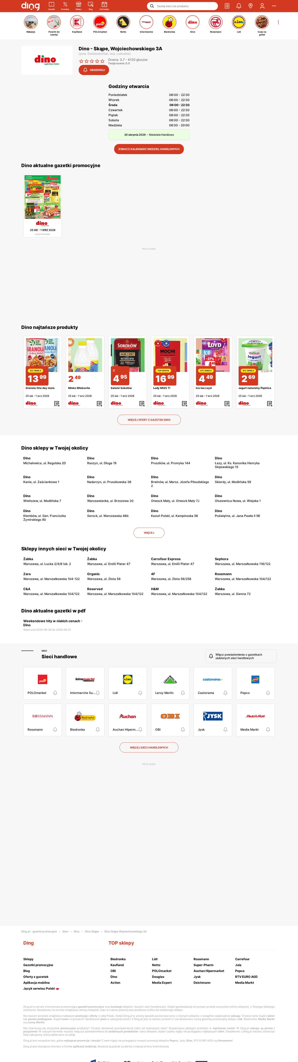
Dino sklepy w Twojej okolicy (54, 448)
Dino (76, 931)
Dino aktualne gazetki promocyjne (60, 165)
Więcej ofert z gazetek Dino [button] (149, 419)
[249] (85, 355)
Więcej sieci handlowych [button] (149, 747)
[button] (227, 6)
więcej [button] (149, 532)
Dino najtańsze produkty (49, 327)
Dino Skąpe (92, 931)
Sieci (44, 651)
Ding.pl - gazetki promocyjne (39, 931)
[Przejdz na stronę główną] (30, 6)
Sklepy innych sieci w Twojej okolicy (63, 549)
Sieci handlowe (59, 656)
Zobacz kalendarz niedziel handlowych (149, 149)
